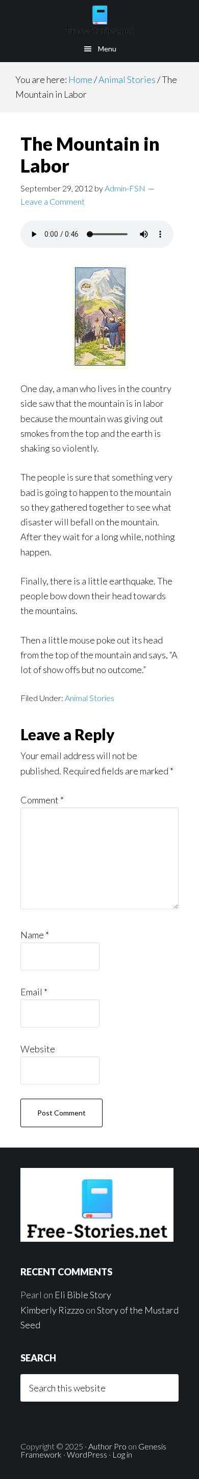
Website (37, 1048)
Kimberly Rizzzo (52, 1310)
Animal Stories (89, 698)
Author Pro (107, 1446)
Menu (107, 48)
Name (34, 934)
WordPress (87, 1454)
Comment (42, 799)
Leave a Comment (52, 201)
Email (33, 991)
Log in (122, 1454)
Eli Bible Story (83, 1294)
